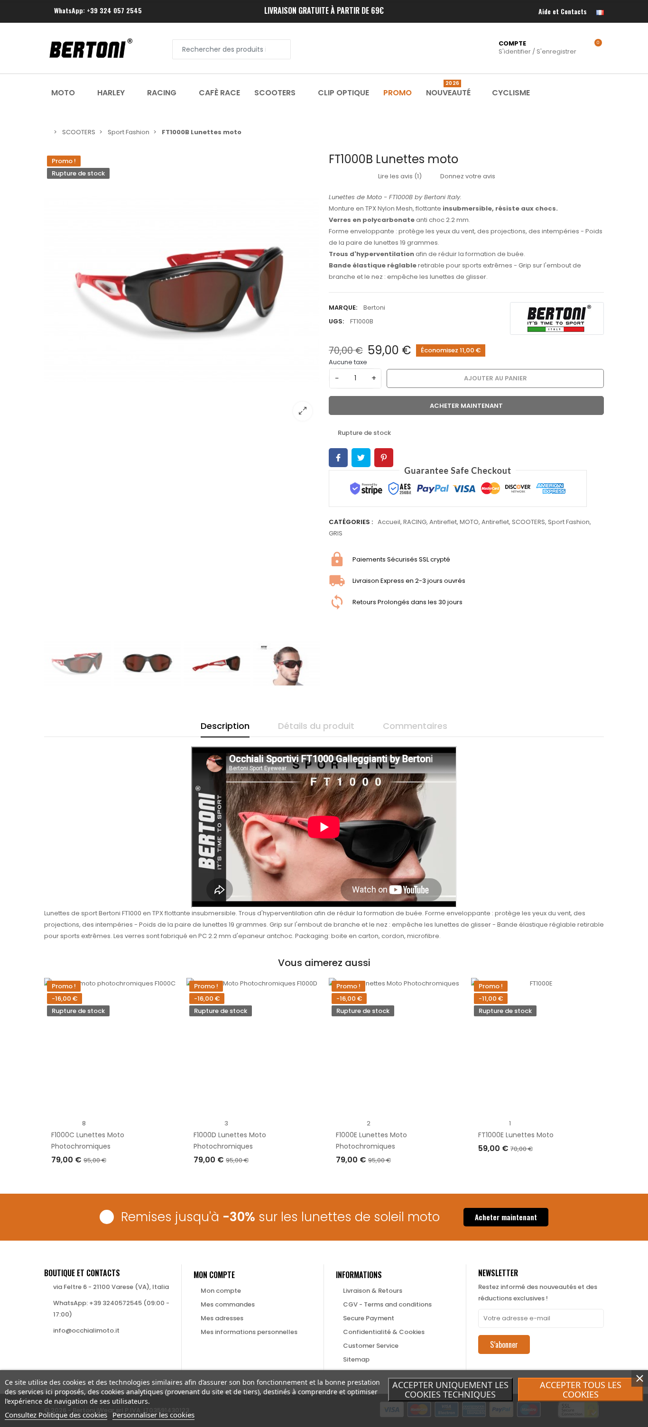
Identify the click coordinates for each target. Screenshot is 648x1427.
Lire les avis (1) (399, 176)
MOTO (469, 521)
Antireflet (443, 521)
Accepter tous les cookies (580, 1389)
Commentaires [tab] (415, 726)
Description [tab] (225, 726)
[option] (181, 290)
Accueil (389, 521)
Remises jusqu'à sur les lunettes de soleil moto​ (280, 1216)
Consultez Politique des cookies (56, 1414)
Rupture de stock (89, 1178)
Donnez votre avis (467, 176)
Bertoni (374, 307)
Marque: (343, 307)
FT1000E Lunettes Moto (516, 1135)
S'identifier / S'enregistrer (537, 47)
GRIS (336, 533)
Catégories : (351, 521)
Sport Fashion (569, 521)
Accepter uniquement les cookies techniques (450, 1389)
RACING (414, 521)
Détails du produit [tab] (316, 726)
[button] (505, 1217)
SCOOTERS (528, 521)
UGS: (336, 321)
